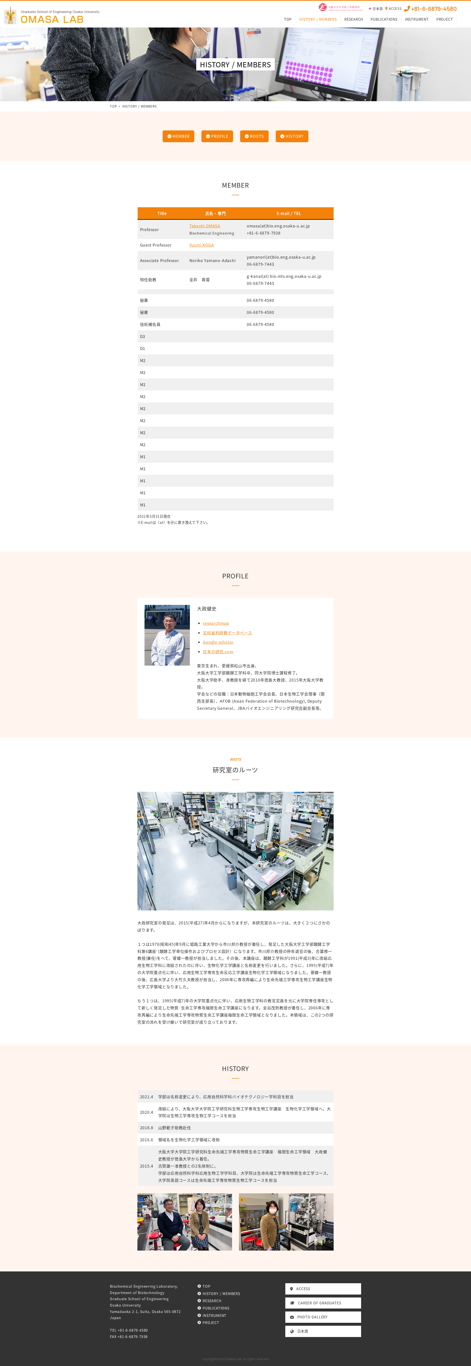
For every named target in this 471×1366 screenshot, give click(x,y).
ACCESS (395, 8)
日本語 (301, 1331)
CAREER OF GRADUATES (317, 1302)
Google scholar (218, 642)
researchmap (216, 623)
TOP (206, 1286)
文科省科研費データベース (227, 633)
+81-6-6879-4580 (434, 8)
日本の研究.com (218, 652)
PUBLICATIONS (216, 1308)
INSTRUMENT (214, 1315)
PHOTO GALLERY (311, 1316)
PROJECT (211, 1322)
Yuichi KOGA (201, 245)
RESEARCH (212, 1300)
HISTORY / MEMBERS (221, 1293)
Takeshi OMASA (204, 226)
